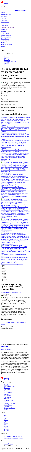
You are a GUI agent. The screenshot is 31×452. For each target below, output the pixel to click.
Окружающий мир (6, 37)
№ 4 (2, 292)
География (4, 18)
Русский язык (5, 39)
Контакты (3, 441)
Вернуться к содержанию (10, 292)
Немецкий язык (5, 33)
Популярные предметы (7, 382)
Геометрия (4, 20)
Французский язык (6, 44)
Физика (3, 42)
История (3, 24)
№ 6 (20, 292)
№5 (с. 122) (5, 294)
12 (17, 322)
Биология (4, 16)
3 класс (4, 268)
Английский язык (6, 14)
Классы (3, 412)
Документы (4, 433)
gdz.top (6, 3)
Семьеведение (5, 40)
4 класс (4, 270)
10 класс (4, 279)
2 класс (4, 267)
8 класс (4, 276)
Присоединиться (6, 349)
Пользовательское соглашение (13, 436)
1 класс (4, 265)
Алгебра (3, 12)
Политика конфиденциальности (13, 438)
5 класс (4, 271)
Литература (4, 25)
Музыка (3, 31)
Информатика (5, 22)
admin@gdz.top (8, 444)
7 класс (4, 274)
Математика (4, 29)
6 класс (4, 273)
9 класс (4, 277)
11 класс (4, 280)
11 (25, 10)
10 (24, 10)
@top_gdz (4, 346)
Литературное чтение (7, 27)
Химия (3, 46)
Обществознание (6, 35)
